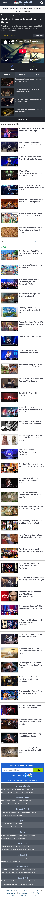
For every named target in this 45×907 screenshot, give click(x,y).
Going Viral (22, 855)
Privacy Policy (34, 780)
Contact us (8, 890)
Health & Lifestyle (22, 786)
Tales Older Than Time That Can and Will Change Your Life (18, 872)
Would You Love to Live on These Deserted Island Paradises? (18, 812)
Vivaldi (37, 242)
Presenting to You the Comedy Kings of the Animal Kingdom (18, 835)
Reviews (33, 895)
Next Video (38, 36)
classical (24, 242)
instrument (4, 244)
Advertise (23, 893)
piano (19, 242)
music (14, 242)
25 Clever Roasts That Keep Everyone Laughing (15, 838)
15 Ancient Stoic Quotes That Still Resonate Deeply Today (18, 869)
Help (18, 890)
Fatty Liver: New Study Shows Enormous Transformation (17, 792)
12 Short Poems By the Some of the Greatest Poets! (16, 846)
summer (31, 242)
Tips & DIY (22, 820)
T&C (26, 780)
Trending (22, 895)
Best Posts (35, 893)
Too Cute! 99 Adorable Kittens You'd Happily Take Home (17, 858)
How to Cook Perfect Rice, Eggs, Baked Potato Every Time (18, 789)
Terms (37, 890)
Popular (22, 74)
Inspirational (22, 866)
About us (27, 890)
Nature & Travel (22, 809)
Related (7, 74)
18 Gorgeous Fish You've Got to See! (11, 815)
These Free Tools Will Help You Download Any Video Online (18, 884)
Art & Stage (18, 15)
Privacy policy (10, 893)
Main (2, 15)
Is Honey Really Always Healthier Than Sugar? (14, 827)
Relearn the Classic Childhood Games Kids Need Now (16, 804)
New (37, 74)
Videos (8, 15)
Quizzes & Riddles (22, 797)
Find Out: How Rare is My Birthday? (11, 861)
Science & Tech (22, 878)
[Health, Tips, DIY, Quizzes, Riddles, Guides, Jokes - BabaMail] (24, 3)
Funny (22, 832)
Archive (12, 895)
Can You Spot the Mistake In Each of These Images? (16, 800)
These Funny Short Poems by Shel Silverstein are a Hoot (17, 850)
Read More (12, 31)
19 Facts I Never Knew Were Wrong (11, 823)
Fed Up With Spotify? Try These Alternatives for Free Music (18, 881)
